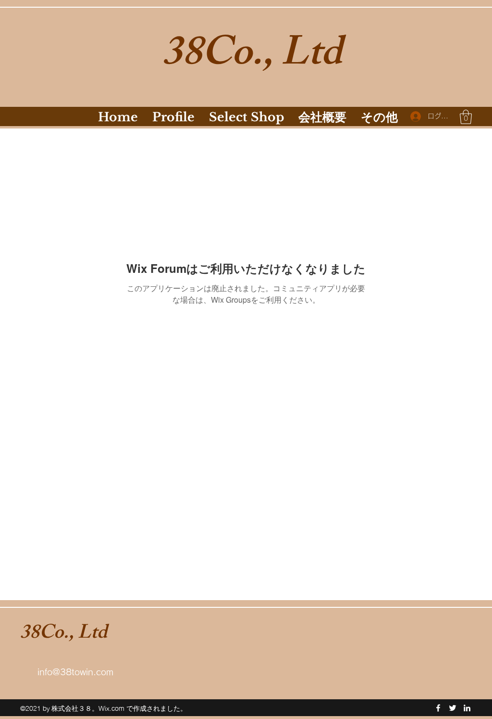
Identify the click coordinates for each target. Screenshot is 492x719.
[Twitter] (452, 708)
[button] (466, 117)
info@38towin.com (75, 672)
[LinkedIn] (467, 708)
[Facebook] (438, 708)
